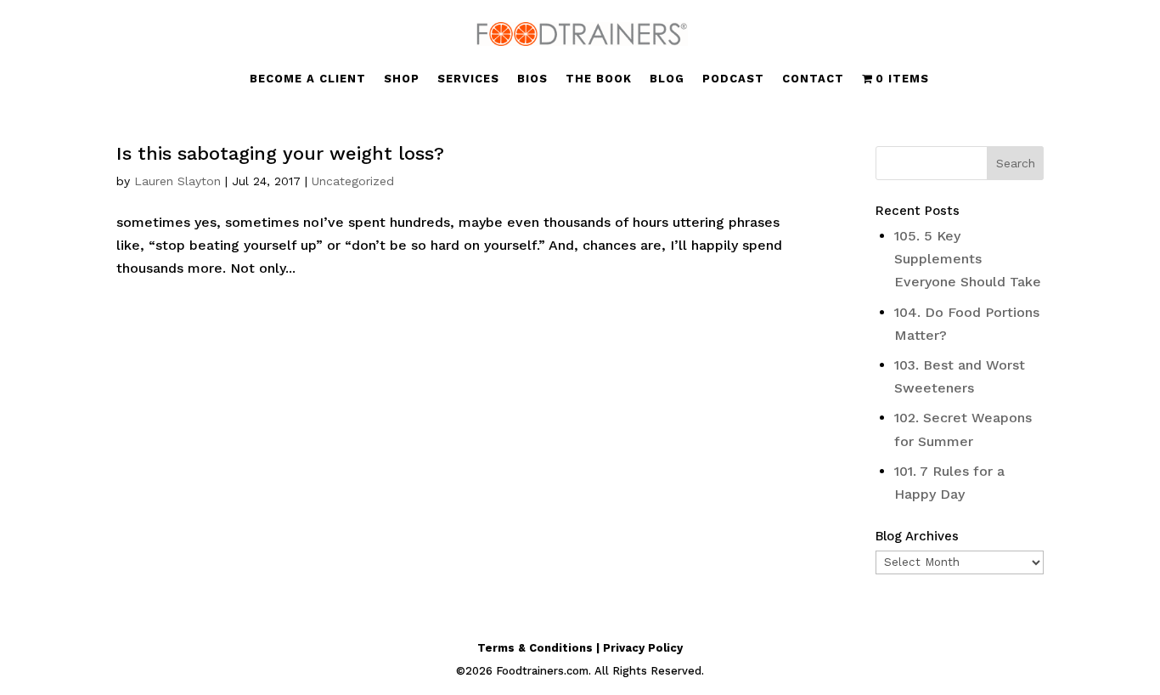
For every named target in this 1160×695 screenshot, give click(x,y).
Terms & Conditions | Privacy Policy (580, 647)
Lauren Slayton (177, 181)
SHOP (402, 79)
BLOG (667, 79)
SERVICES (468, 79)
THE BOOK (599, 79)
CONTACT (813, 79)
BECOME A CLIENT (308, 79)
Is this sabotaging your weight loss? (280, 153)
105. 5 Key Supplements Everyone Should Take (967, 259)
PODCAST (733, 79)
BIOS (532, 79)
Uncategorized (353, 181)
